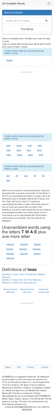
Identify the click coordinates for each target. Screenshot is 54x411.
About (8, 367)
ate (8, 145)
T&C (19, 367)
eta (40, 145)
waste (24, 254)
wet (41, 155)
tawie (9, 249)
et (35, 176)
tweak (10, 254)
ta (43, 176)
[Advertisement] (27, 102)
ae (8, 176)
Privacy (30, 367)
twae (9, 60)
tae (8, 150)
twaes (37, 249)
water (37, 254)
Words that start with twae (10, 290)
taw (18, 150)
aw (26, 176)
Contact (44, 367)
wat (30, 155)
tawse (23, 249)
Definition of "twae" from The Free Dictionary (21, 279)
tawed (24, 244)
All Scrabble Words (13, 3)
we (8, 180)
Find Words (27, 29)
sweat (10, 244)
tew (39, 150)
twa (8, 155)
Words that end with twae (27, 290)
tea (29, 150)
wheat (10, 258)
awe (19, 145)
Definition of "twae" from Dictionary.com (19, 282)
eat (30, 145)
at (17, 176)
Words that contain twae (43, 290)
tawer (37, 244)
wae (19, 155)
